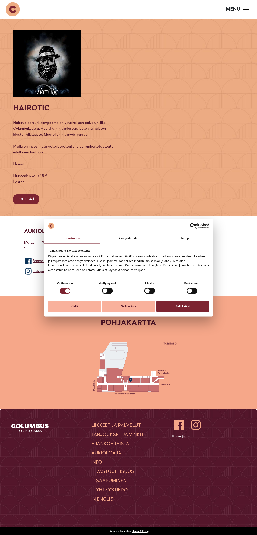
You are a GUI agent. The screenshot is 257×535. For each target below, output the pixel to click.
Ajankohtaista (110, 443)
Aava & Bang (140, 531)
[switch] (107, 291)
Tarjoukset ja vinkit (117, 434)
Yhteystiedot (113, 490)
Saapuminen (111, 480)
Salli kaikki (183, 306)
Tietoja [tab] (184, 238)
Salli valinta (128, 306)
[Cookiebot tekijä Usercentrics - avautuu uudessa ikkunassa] (192, 226)
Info (96, 462)
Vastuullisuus (115, 471)
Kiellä (74, 306)
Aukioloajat (107, 453)
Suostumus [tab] (72, 238)
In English (104, 499)
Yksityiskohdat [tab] (128, 238)
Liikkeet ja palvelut (116, 425)
